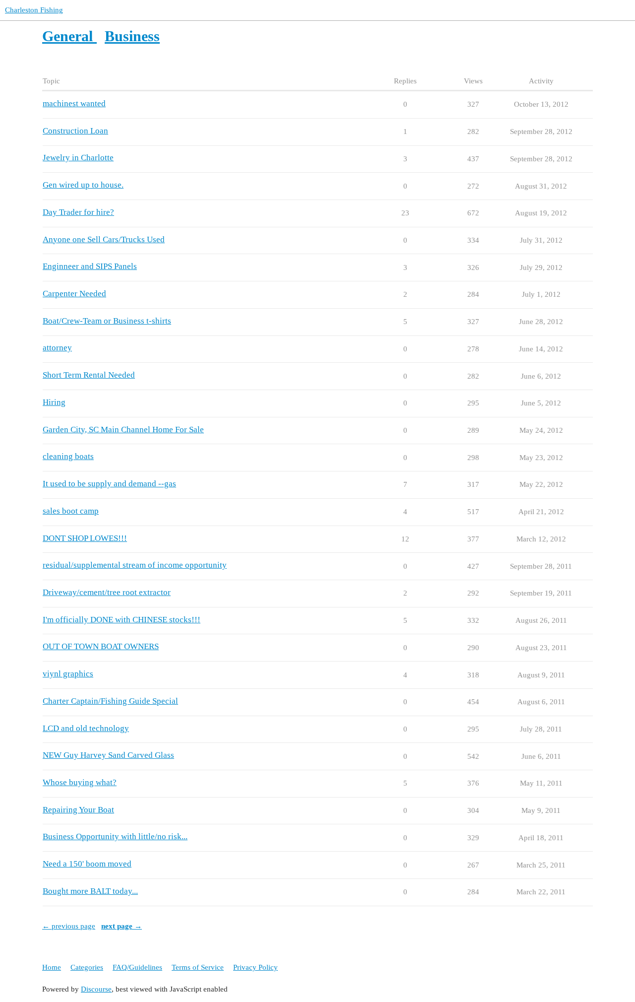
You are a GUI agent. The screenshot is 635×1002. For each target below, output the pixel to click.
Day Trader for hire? (78, 212)
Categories (86, 967)
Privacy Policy (255, 967)
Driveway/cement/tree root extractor (107, 592)
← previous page (68, 926)
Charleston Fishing (34, 10)
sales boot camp (71, 511)
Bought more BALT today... (90, 891)
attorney (57, 347)
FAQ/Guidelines (137, 967)
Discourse (96, 989)
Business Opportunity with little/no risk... (115, 836)
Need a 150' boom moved (87, 863)
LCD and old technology (86, 728)
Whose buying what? (80, 782)
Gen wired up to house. (83, 185)
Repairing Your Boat (78, 809)
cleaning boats (68, 456)
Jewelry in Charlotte (78, 157)
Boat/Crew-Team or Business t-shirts (107, 321)
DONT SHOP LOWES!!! (85, 538)
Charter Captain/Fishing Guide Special (110, 701)
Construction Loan (75, 130)
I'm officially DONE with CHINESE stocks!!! (121, 619)
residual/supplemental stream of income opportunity (135, 565)
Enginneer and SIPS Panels (90, 266)
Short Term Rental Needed (89, 375)
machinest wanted (74, 103)
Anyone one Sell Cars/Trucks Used (104, 239)
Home (51, 967)
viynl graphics (68, 673)
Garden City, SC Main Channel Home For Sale (123, 429)
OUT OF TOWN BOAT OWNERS (101, 646)
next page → (121, 926)
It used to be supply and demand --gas (109, 483)
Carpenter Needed (74, 293)
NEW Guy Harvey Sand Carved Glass (108, 755)
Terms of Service (198, 967)
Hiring (54, 402)
